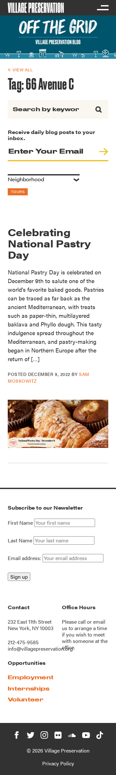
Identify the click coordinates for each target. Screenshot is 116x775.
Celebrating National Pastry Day (49, 243)
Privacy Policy (58, 763)
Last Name (20, 540)
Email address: (25, 558)
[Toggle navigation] (102, 8)
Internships (29, 688)
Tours (17, 191)
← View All (20, 70)
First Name (20, 523)
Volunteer (26, 699)
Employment (30, 677)
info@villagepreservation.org (40, 648)
